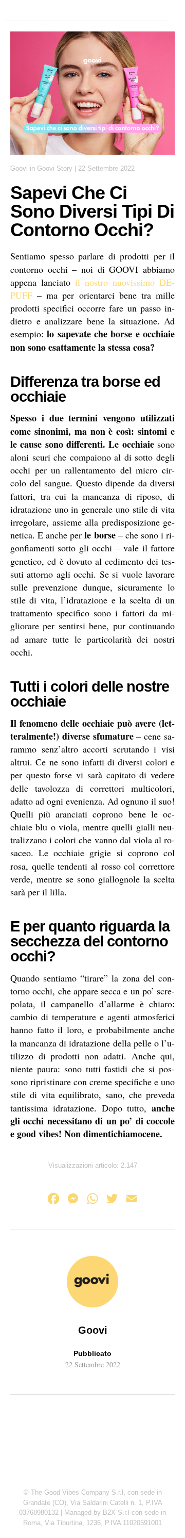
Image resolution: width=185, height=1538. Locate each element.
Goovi (19, 168)
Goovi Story (54, 168)
